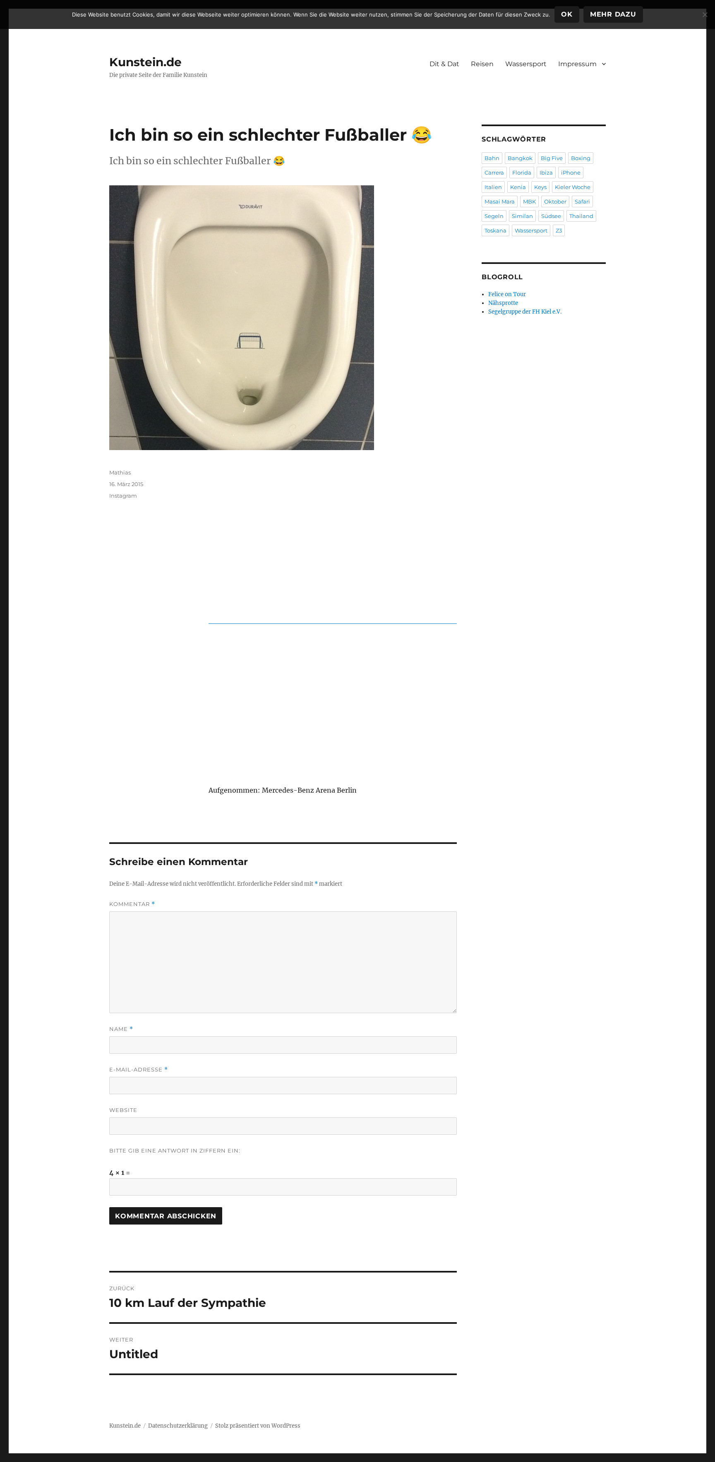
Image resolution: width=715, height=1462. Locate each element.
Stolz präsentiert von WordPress (257, 1425)
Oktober (555, 201)
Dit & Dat (444, 64)
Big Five (552, 158)
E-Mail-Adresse (138, 1069)
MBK (529, 201)
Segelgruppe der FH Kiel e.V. (524, 311)
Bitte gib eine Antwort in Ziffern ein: (174, 1150)
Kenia (518, 187)
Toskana (495, 230)
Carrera (494, 172)
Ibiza (546, 172)
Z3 (559, 230)
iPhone (571, 172)
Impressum (577, 64)
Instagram (123, 495)
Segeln (494, 216)
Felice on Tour (507, 294)
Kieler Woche (572, 187)
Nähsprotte (503, 303)
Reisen (482, 64)
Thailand (581, 216)
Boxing (580, 158)
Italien (493, 187)
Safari (582, 201)
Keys (540, 187)
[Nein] (705, 14)
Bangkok (520, 158)
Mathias (120, 472)
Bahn (492, 158)
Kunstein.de (145, 62)
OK (567, 14)
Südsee (551, 216)
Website (123, 1110)
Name (121, 1029)
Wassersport (526, 64)
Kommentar (132, 904)
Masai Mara (500, 201)
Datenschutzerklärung (178, 1425)
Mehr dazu (613, 14)
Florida (521, 172)
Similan (522, 216)
